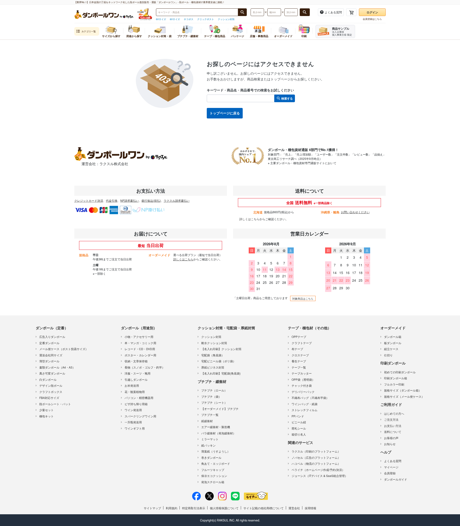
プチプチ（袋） (211, 396)
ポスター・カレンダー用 (140, 355)
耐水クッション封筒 (214, 343)
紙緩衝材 (207, 421)
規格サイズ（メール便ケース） (404, 396)
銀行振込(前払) (151, 200)
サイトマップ (152, 508)
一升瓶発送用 (133, 422)
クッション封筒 (226, 19)
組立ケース (391, 349)
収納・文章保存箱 (136, 361)
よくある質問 (392, 461)
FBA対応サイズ (49, 398)
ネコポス (188, 19)
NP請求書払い (129, 200)
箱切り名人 (299, 434)
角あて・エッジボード (215, 463)
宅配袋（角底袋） (212, 355)
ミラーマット (209, 439)
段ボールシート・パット (55, 404)
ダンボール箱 (392, 337)
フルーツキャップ (212, 470)
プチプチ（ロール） (214, 390)
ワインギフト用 (135, 428)
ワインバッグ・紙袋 (304, 404)
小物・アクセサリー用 (139, 337)
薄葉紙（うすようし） (215, 451)
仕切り (388, 355)
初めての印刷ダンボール (400, 372)
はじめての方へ (394, 413)
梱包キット (46, 416)
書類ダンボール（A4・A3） (57, 367)
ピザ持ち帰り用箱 (136, 404)
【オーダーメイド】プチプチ (220, 409)
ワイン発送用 (133, 410)
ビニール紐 (299, 422)
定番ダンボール (49, 343)
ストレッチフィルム (304, 410)
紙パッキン (208, 445)
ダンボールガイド (395, 479)
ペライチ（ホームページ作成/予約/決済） (318, 470)
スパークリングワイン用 (140, 416)
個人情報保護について (224, 508)
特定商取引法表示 (193, 508)
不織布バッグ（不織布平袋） (310, 398)
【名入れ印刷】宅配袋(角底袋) (221, 373)
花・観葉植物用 (135, 392)
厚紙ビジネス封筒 (212, 367)
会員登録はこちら (372, 19)
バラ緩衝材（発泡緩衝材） (218, 433)
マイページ (391, 467)
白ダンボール (48, 379)
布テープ (297, 349)
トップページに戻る (225, 113)
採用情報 (310, 508)
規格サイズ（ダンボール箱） (402, 390)
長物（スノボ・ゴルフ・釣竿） (145, 367)
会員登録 (390, 473)
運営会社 (294, 508)
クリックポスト (205, 19)
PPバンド (298, 416)
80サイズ (175, 19)
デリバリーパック (303, 392)
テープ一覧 (299, 367)
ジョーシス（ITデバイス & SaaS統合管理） (320, 476)
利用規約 (171, 508)
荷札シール (299, 428)
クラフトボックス (50, 392)
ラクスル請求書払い (177, 200)
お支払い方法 (392, 426)
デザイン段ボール (50, 385)
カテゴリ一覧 (88, 31)
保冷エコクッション (214, 476)
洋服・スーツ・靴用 (137, 373)
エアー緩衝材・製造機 (215, 427)
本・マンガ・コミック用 (140, 343)
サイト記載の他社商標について (263, 508)
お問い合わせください (355, 212)
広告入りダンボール (52, 337)
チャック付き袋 (302, 385)
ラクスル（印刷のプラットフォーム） (316, 451)
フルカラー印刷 (394, 384)
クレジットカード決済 (88, 200)
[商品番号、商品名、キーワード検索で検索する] (242, 12)
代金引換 (111, 200)
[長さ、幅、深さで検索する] (305, 12)
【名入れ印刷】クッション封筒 (221, 349)
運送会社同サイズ (50, 355)
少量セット (46, 410)
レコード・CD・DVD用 (140, 349)
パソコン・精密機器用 (139, 398)
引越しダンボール (136, 379)
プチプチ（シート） (214, 402)
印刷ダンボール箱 (395, 378)
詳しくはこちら (249, 219)
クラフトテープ (302, 343)
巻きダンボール (211, 457)
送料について (392, 432)
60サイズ (161, 19)
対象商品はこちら (302, 298)
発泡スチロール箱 (212, 482)
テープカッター (302, 373)
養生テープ (299, 361)
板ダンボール (392, 343)
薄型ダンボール (49, 361)
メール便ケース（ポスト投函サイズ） (63, 349)
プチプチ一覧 (209, 415)
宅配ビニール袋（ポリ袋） (218, 361)
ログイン (372, 12)
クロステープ (300, 355)
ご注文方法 (391, 419)
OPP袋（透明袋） (303, 379)
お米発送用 (132, 385)
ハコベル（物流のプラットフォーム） (316, 463)
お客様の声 (391, 438)
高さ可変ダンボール (52, 373)
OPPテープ (299, 337)
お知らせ (390, 444)
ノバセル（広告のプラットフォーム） (316, 457)
